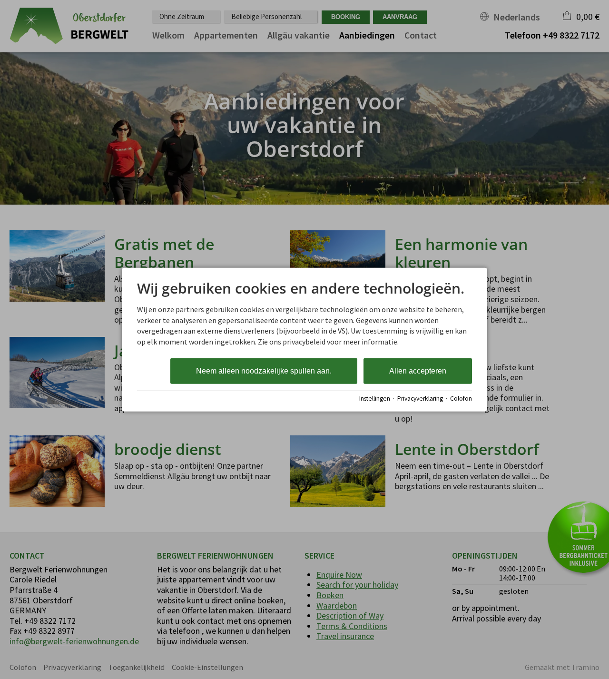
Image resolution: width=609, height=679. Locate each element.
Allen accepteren (417, 371)
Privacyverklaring (420, 398)
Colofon (461, 398)
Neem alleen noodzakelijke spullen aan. (264, 371)
